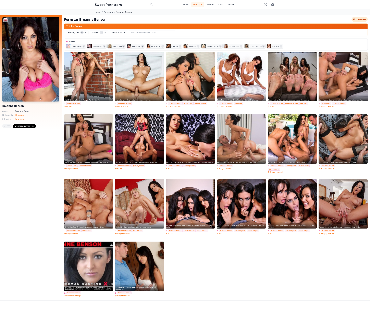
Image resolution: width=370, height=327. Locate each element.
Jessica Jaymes (138, 166)
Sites (220, 4)
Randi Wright (202, 230)
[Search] (151, 4)
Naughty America (327, 106)
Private (69, 106)
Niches (231, 4)
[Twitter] (265, 4)
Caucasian (20, 119)
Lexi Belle (303, 103)
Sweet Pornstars (108, 4)
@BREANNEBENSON (25, 126)
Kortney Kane (274, 169)
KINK (272, 106)
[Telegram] (272, 4)
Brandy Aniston (277, 103)
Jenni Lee (238, 103)
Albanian (19, 115)
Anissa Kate (326, 103)
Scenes (210, 4)
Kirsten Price (304, 166)
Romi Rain (188, 103)
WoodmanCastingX (73, 296)
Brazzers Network (124, 106)
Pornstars (197, 4)
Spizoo (119, 168)
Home (185, 4)
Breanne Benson (73, 103)
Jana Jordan (86, 230)
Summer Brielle (200, 103)
